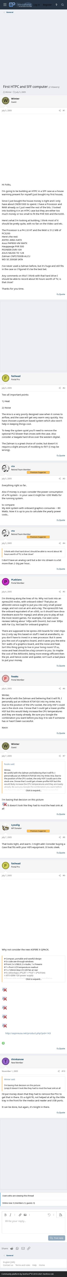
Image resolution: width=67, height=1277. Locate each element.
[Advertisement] (33, 49)
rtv (13, 466)
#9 (64, 875)
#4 (64, 543)
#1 (64, 110)
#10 (63, 1071)
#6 (64, 688)
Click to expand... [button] (33, 790)
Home (42, 1265)
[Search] (63, 4)
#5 (64, 591)
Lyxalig (15, 824)
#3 (64, 478)
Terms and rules (22, 1265)
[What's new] (56, 4)
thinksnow (17, 1059)
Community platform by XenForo (28, 1274)
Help (34, 1265)
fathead (16, 376)
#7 (64, 756)
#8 (64, 837)
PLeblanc (16, 579)
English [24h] (9, 1262)
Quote (62, 294)
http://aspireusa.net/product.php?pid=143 (28, 1033)
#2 (64, 388)
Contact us (8, 1265)
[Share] (60, 110)
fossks (14, 676)
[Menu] (4, 5)
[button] (5, 1214)
